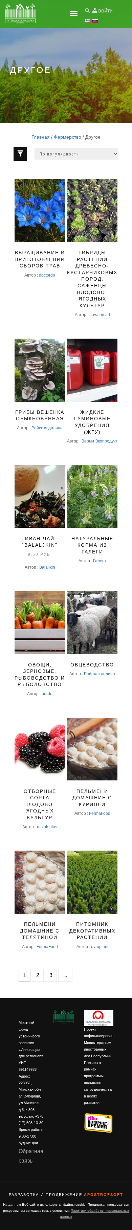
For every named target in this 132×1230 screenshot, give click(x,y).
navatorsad (99, 314)
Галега (99, 561)
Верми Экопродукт (99, 441)
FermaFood (99, 813)
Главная (40, 137)
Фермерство (67, 137)
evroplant (99, 946)
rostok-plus (47, 827)
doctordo (47, 275)
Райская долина (47, 428)
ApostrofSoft (103, 1195)
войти (105, 10)
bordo (47, 693)
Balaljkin (47, 567)
